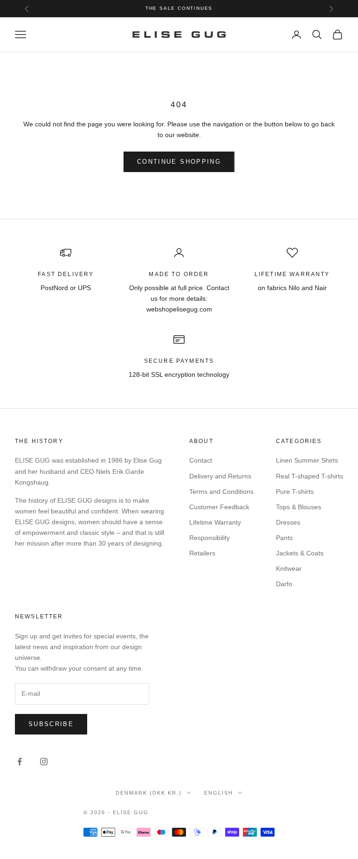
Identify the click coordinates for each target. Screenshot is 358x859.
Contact (200, 460)
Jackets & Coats (300, 553)
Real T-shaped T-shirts (309, 476)
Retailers (202, 553)
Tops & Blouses (298, 507)
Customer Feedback (219, 507)
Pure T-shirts (295, 491)
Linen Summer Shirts (307, 460)
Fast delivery (66, 274)
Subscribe (51, 723)
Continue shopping (179, 161)
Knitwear (289, 568)
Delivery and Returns (220, 476)
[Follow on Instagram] (43, 761)
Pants (284, 537)
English (218, 793)
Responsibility (209, 537)
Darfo (284, 584)
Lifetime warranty (292, 274)
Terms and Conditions (221, 491)
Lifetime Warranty (215, 522)
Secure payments (179, 361)
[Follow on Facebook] (19, 761)
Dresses (288, 522)
